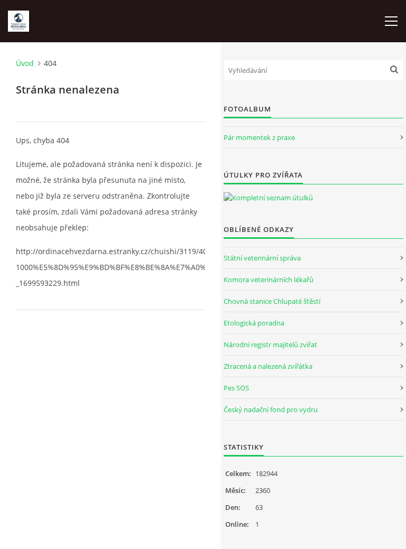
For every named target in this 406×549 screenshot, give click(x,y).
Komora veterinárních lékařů (268, 279)
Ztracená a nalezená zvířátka (268, 366)
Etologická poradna (254, 323)
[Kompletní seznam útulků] (268, 197)
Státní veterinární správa (262, 258)
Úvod (25, 63)
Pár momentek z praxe (259, 137)
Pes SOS (236, 388)
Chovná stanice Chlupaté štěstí (272, 301)
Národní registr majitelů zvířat (270, 344)
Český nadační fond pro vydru (271, 409)
